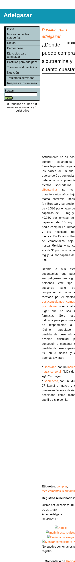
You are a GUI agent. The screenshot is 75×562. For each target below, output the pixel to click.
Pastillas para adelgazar (22, 62)
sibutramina (49, 189)
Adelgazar (18, 15)
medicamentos (51, 491)
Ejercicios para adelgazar (16, 55)
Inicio (10, 29)
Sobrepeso (51, 381)
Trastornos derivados (20, 77)
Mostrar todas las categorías (18, 36)
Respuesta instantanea (22, 83)
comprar (62, 486)
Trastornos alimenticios (22, 67)
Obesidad (50, 367)
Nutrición (13, 72)
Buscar (9, 90)
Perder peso (15, 48)
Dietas (11, 42)
